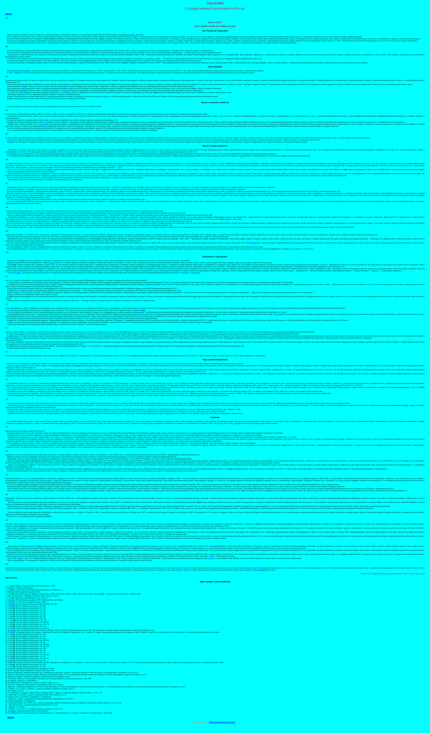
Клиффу (18, 273)
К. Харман (12, 630)
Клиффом (49, 169)
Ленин (412, 405)
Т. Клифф (11, 604)
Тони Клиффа (23, 71)
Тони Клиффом (259, 570)
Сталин (22, 290)
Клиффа (23, 90)
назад (8, 13)
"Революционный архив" (222, 722)
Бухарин (341, 439)
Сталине (45, 124)
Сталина (131, 35)
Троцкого (134, 61)
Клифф (10, 142)
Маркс (405, 405)
